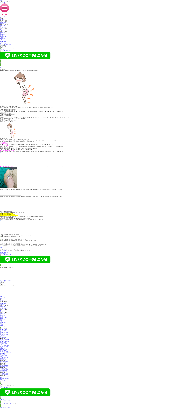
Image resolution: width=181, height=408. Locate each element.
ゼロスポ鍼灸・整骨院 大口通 (3, 340)
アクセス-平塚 (2, 16)
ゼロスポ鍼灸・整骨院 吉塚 (4, 378)
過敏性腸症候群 (2, 38)
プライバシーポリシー (3, 43)
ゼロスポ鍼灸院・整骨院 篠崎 (4, 336)
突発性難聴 (2, 23)
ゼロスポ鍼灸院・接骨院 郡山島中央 (4, 371)
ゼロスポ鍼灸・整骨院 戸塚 (4, 339)
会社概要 (1, 325)
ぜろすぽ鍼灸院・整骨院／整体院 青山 (4, 373)
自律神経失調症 (2, 34)
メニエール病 (2, 40)
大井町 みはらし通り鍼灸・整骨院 (3, 333)
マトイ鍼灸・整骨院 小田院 (4, 345)
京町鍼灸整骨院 (2, 348)
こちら (21, 249)
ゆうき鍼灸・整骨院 (3, 342)
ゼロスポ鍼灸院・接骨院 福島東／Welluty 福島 (4, 370)
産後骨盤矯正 (2, 19)
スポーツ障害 (2, 21)
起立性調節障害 (2, 319)
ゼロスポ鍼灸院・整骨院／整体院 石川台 (4, 335)
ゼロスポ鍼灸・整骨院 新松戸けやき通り (3, 362)
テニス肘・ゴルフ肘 (3, 27)
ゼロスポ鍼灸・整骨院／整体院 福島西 (3, 368)
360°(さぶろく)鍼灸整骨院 (4, 361)
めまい (1, 39)
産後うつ (1, 35)
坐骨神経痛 (2, 28)
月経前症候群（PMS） (3, 36)
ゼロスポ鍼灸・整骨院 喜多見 (3, 331)
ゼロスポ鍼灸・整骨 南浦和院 (3, 359)
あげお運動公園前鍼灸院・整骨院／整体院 (4, 358)
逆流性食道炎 (2, 37)
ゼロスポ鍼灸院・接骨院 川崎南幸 (5, 352)
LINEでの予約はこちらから (4, 252)
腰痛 (0, 29)
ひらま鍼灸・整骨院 (3, 350)
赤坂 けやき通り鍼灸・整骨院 (3, 377)
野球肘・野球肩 (2, 25)
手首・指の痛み (2, 307)
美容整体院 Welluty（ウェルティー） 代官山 (4, 337)
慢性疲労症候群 (2, 32)
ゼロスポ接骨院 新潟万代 (4, 374)
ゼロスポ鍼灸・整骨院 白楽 (4, 341)
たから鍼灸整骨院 (3, 330)
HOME (1, 66)
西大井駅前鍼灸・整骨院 (4, 332)
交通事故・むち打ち (3, 22)
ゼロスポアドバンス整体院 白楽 (5, 352)
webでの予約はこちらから (4, 253)
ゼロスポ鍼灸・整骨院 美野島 (3, 379)
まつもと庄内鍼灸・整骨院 (4, 365)
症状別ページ (4, 250)
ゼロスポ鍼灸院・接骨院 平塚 (4, 351)
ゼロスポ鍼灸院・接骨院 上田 (4, 366)
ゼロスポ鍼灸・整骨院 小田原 (3, 344)
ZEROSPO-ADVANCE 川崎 (3, 349)
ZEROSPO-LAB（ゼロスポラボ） (3, 354)
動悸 (0, 314)
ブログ (1, 42)
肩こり (1, 26)
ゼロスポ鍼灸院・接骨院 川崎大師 (4, 347)
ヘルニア (1, 30)
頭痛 (0, 33)
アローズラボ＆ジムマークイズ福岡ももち (4, 380)
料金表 (1, 17)
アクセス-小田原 (2, 16)
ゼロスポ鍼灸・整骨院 (3, 329)
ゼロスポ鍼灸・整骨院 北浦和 (3, 356)
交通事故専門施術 (3, 41)
